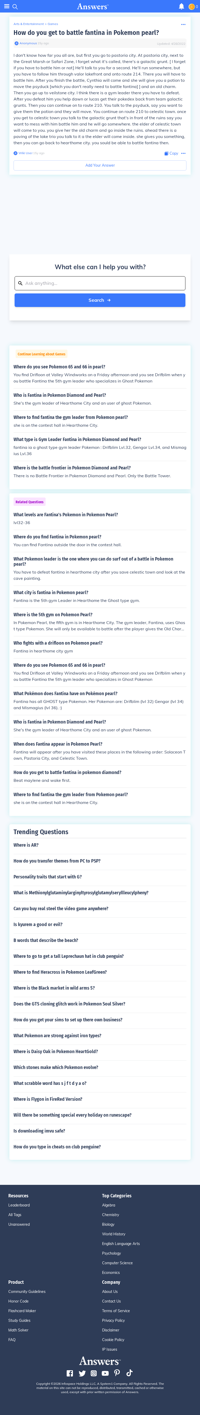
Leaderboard (19, 1205)
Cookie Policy (113, 1339)
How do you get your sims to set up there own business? (68, 1020)
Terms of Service (116, 1311)
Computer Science (117, 1263)
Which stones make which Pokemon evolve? (56, 1067)
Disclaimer (110, 1330)
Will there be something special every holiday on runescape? (73, 1115)
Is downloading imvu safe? (39, 1131)
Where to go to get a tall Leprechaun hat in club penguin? (69, 956)
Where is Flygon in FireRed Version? (48, 1099)
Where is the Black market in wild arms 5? (54, 988)
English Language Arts (121, 1243)
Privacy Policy (113, 1320)
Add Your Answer (100, 165)
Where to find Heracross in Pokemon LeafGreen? (60, 972)
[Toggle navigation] (6, 6)
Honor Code (18, 1301)
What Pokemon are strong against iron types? (57, 1036)
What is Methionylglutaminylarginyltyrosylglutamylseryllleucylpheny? (81, 893)
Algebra (108, 1205)
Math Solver (18, 1330)
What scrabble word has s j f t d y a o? (50, 1083)
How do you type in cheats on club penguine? (57, 1147)
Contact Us (111, 1301)
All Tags (14, 1214)
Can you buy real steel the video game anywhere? (61, 908)
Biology (108, 1224)
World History (113, 1234)
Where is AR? (26, 845)
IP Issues (109, 1349)
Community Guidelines (27, 1291)
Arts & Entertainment (29, 24)
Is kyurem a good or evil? (38, 924)
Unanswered (19, 1224)
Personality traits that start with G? (48, 877)
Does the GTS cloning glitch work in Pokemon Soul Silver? (69, 1004)
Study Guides (19, 1320)
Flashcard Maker (22, 1311)
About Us (110, 1291)
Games (53, 24)
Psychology (111, 1253)
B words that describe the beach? (46, 940)
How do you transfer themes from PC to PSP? (57, 861)
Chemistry (110, 1214)
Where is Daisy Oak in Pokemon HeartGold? (56, 1051)
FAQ (12, 1339)
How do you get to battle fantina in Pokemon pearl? (86, 33)
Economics (111, 1272)
